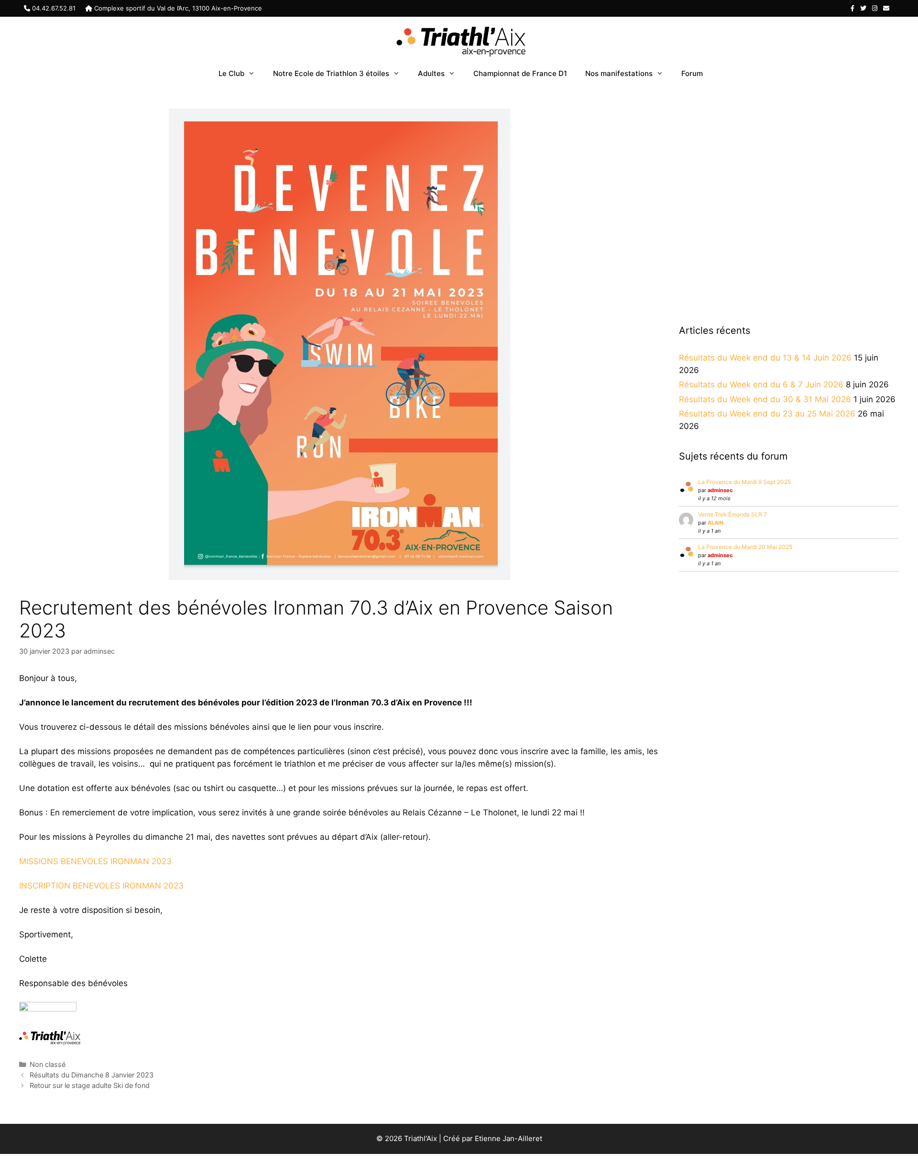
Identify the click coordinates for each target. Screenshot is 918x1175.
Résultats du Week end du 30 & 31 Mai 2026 (765, 399)
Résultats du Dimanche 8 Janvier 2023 (91, 1075)
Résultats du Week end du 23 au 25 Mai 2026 (767, 413)
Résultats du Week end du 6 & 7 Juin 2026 (761, 384)
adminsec (720, 490)
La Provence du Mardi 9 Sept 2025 (744, 481)
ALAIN (715, 522)
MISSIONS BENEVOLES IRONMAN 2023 (95, 861)
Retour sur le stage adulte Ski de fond (90, 1085)
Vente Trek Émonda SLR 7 (732, 514)
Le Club (231, 73)
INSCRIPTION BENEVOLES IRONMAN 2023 (101, 885)
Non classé (48, 1064)
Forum (692, 73)
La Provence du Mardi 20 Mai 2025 (745, 546)
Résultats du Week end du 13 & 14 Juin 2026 (765, 357)
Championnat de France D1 (520, 73)
